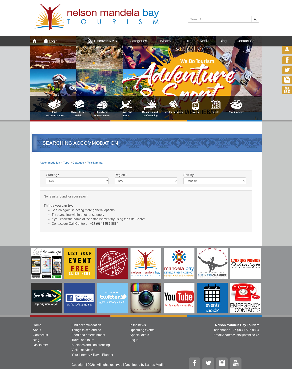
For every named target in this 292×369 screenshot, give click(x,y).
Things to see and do (86, 330)
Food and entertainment (88, 335)
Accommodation (50, 162)
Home (37, 325)
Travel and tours (83, 340)
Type (66, 162)
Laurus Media (154, 364)
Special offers (139, 335)
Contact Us (245, 41)
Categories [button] (139, 41)
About (37, 330)
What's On (168, 41)
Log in (134, 340)
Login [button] (53, 41)
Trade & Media (198, 41)
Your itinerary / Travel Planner (92, 354)
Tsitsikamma (94, 162)
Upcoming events (142, 330)
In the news (138, 325)
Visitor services (82, 350)
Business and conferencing (91, 345)
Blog (223, 41)
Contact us (40, 335)
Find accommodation (86, 325)
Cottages (78, 162)
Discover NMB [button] (106, 41)
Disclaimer (40, 345)
